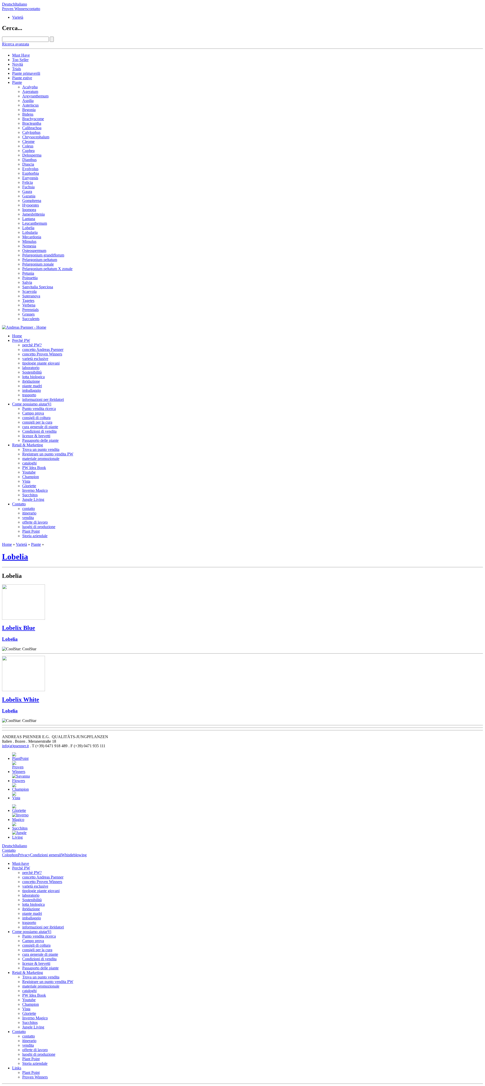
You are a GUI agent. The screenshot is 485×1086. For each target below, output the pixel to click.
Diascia (28, 164)
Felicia (27, 182)
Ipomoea (29, 210)
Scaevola (29, 291)
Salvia (27, 282)
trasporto (29, 395)
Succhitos (30, 495)
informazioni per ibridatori (43, 399)
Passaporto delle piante (40, 440)
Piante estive (22, 78)
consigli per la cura (37, 422)
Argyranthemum (35, 96)
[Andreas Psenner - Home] (24, 327)
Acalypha (30, 87)
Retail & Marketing (27, 445)
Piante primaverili (26, 73)
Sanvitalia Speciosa (37, 287)
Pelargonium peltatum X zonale (47, 269)
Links (16, 1068)
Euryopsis (30, 178)
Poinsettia (30, 278)
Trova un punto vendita (40, 449)
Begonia (29, 110)
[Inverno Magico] (20, 819)
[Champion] (20, 789)
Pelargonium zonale (38, 264)
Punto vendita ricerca (39, 408)
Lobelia (28, 228)
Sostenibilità (32, 372)
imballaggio (31, 390)
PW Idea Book (34, 468)
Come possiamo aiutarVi (31, 404)
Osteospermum (34, 250)
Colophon (10, 855)
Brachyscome (33, 119)
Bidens (27, 114)
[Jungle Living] (20, 837)
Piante (17, 82)
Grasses (28, 314)
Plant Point (31, 531)
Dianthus (29, 160)
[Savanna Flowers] (26, 781)
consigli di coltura (36, 418)
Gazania (28, 196)
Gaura (27, 191)
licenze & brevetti (36, 436)
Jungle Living (33, 499)
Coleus (27, 146)
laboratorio (30, 368)
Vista (26, 481)
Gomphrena (31, 200)
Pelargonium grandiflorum (43, 255)
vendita (28, 517)
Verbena (28, 305)
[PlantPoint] (20, 758)
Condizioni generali (45, 855)
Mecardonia (31, 237)
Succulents (30, 319)
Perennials (30, 309)
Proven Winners (15, 9)
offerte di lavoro (35, 522)
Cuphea (28, 150)
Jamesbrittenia (33, 214)
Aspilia (28, 100)
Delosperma (31, 155)
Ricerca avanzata (15, 44)
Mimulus (29, 241)
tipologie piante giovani (41, 363)
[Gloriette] (19, 810)
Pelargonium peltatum (39, 259)
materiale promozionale (40, 458)
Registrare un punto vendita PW (47, 454)
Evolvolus (30, 169)
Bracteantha (31, 123)
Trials (16, 69)
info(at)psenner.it (15, 746)
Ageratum (30, 91)
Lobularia (30, 232)
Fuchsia (28, 187)
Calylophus (31, 132)
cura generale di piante (40, 427)
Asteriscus (30, 105)
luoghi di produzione (38, 527)
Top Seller (20, 60)
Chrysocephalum (35, 137)
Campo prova (33, 413)
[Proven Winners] (18, 771)
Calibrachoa (31, 128)
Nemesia (29, 246)
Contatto (19, 504)
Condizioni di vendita (39, 431)
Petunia (28, 273)
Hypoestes (30, 205)
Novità (17, 64)
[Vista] (17, 798)
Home (17, 336)
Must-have (20, 863)
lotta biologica (33, 377)
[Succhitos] (20, 828)
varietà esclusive (35, 358)
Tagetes (28, 300)
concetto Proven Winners (42, 354)
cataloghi (29, 463)
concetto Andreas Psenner (42, 349)
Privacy (24, 855)
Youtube (29, 472)
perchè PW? (32, 345)
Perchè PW (21, 340)
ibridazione (31, 381)
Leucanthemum (34, 223)
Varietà (17, 17)
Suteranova (31, 296)
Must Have (21, 55)
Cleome (28, 141)
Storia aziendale (34, 536)
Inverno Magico (35, 490)
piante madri (32, 386)
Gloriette (29, 486)
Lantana (28, 219)
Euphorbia (30, 173)
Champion (30, 477)
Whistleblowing (74, 855)
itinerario (29, 513)
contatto (34, 9)
